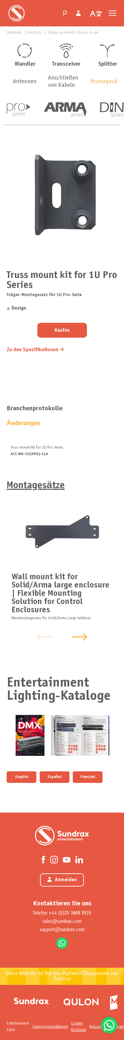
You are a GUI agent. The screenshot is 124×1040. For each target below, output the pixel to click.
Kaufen (62, 330)
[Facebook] (43, 859)
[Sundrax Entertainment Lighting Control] (16, 13)
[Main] (31, 1000)
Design (19, 308)
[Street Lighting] (81, 1000)
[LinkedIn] (79, 859)
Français (87, 777)
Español (55, 777)
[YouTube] (66, 859)
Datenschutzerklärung (50, 1027)
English (21, 777)
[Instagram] (54, 859)
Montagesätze (36, 485)
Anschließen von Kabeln (63, 81)
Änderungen (23, 423)
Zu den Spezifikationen (32, 349)
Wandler (25, 64)
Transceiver (66, 64)
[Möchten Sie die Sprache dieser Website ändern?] (96, 13)
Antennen (25, 81)
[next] (80, 637)
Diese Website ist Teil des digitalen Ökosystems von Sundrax (62, 976)
